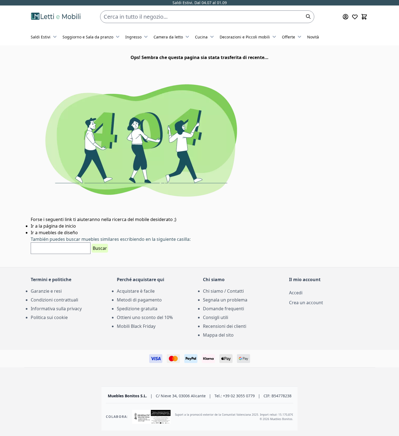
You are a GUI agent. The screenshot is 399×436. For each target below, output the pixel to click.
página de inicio (59, 226)
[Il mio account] (345, 16)
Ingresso (133, 37)
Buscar (100, 248)
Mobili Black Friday (136, 326)
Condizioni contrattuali (54, 300)
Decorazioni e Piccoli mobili (245, 37)
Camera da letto (168, 37)
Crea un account (306, 303)
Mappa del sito (218, 335)
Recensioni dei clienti (224, 326)
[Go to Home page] (57, 17)
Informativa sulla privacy (56, 309)
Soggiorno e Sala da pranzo (88, 37)
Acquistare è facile (136, 291)
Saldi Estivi (40, 37)
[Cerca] (308, 16)
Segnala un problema (225, 300)
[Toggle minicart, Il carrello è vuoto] (364, 16)
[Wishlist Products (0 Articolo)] (354, 16)
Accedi (295, 293)
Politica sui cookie (49, 317)
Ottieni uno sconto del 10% (145, 317)
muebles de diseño (58, 233)
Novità (313, 37)
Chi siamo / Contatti (223, 291)
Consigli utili (215, 317)
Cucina (201, 37)
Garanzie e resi (46, 291)
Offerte (288, 37)
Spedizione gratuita (137, 309)
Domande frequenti (223, 309)
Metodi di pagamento (139, 300)
